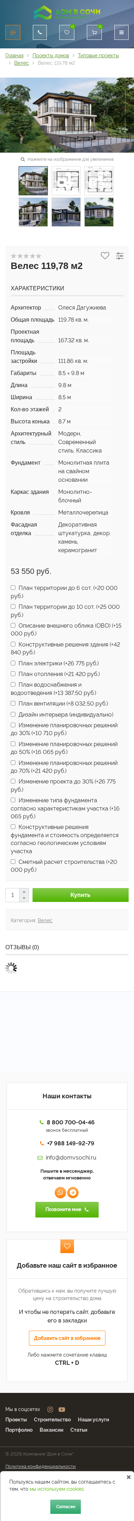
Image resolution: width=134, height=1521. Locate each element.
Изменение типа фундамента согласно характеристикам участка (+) (65, 808)
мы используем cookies (57, 1489)
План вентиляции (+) (62, 703)
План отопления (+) (58, 674)
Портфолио (19, 1430)
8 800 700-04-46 (71, 1122)
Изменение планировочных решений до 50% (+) (64, 748)
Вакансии (51, 1430)
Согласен (65, 1506)
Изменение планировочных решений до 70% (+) (64, 767)
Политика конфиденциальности (40, 1466)
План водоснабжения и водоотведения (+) (53, 688)
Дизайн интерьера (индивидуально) (65, 714)
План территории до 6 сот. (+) (64, 592)
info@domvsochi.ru (71, 1157)
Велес (45, 920)
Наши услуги (93, 1419)
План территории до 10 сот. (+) (65, 610)
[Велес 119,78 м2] (67, 114)
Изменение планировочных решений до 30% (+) (64, 729)
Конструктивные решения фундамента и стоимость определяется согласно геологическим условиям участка (65, 839)
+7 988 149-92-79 (70, 1143)
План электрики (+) (58, 663)
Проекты (16, 1419)
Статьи (78, 1430)
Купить (80, 894)
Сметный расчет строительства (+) (64, 866)
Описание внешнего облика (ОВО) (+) (66, 629)
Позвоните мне (63, 1209)
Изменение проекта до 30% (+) (63, 785)
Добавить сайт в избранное (67, 1338)
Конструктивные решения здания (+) (65, 648)
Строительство (52, 1419)
